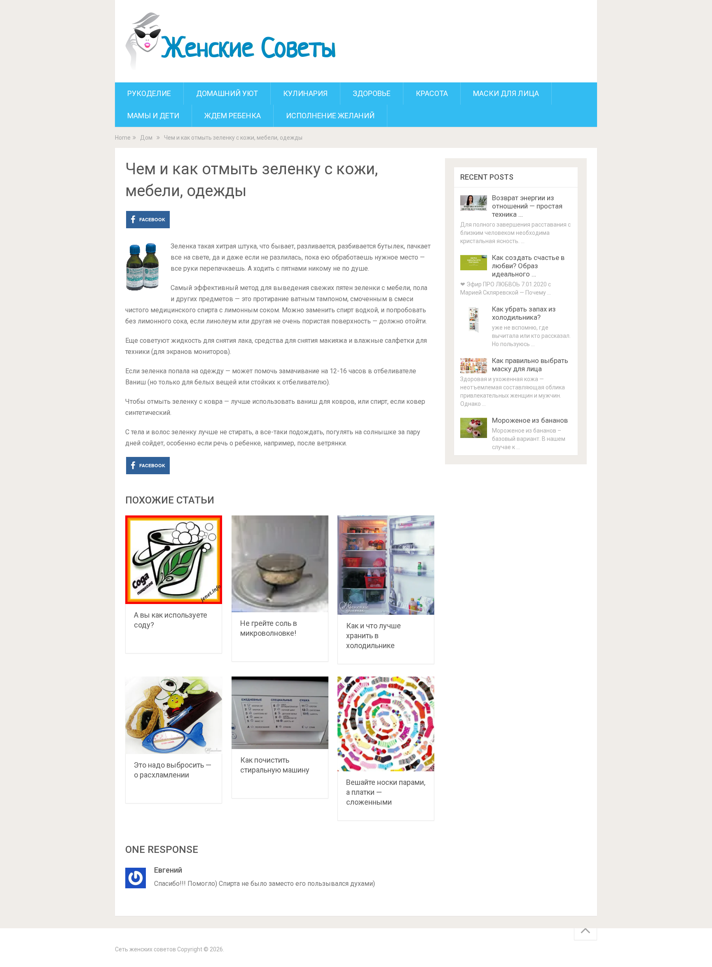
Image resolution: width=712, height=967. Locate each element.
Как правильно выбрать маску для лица (530, 364)
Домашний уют (227, 93)
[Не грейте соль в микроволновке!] (280, 563)
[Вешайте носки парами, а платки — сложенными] (385, 724)
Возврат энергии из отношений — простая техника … (527, 206)
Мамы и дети (153, 115)
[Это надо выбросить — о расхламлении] (173, 715)
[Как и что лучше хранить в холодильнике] (385, 565)
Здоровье (372, 93)
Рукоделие (149, 93)
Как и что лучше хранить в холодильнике (373, 635)
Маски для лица (506, 93)
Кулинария (305, 93)
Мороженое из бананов (530, 420)
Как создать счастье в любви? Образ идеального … (528, 265)
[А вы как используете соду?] (173, 559)
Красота (432, 93)
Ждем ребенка (232, 115)
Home (123, 137)
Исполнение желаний (330, 115)
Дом (146, 137)
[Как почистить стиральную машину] (280, 713)
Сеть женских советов (145, 949)
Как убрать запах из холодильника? (524, 313)
